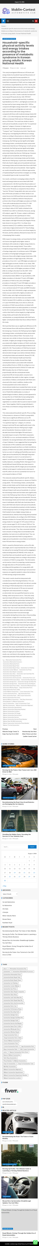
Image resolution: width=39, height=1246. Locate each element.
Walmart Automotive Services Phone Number (15, 719)
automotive (6, 971)
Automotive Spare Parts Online (11, 685)
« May (4, 886)
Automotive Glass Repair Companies (12, 671)
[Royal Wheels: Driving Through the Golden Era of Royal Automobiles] (19, 1220)
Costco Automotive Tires (26, 691)
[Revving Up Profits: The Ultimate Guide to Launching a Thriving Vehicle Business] (19, 1155)
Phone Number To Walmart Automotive (13, 701)
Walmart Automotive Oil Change (11, 713)
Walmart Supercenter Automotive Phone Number (16, 723)
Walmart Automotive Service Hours (12, 715)
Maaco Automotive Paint (9, 695)
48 (20, 552)
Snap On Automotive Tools (22, 703)
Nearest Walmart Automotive (11, 699)
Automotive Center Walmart (10, 669)
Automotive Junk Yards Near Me (25, 673)
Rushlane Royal (7, 923)
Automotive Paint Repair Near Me (12, 675)
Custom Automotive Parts (10, 693)
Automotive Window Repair (10, 687)
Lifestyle (5, 912)
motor (5, 1052)
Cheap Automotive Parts (25, 687)
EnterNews (21, 1244)
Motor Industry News (9, 916)
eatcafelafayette (7, 1102)
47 (18, 552)
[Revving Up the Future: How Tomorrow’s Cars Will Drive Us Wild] (19, 757)
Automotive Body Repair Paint (11, 666)
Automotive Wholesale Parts (28, 685)
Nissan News (6, 919)
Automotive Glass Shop (9, 673)
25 (10, 876)
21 (24, 872)
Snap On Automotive (8, 703)
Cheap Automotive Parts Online (11, 689)
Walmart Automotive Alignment (24, 705)
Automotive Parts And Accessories (12, 677)
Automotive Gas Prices (25, 669)
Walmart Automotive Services (11, 717)
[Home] (3, 21)
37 (4, 437)
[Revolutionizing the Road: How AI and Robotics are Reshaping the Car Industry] (19, 789)
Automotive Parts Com (29, 677)
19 (14, 872)
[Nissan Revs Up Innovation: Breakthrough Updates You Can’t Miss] (19, 1188)
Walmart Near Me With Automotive (12, 721)
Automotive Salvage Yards (10, 683)
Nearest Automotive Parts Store (11, 697)
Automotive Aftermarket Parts (11, 664)
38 (5, 437)
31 (5, 880)
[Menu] (8, 21)
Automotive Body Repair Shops (11, 668)
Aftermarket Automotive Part (13, 660)
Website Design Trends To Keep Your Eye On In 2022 (10, 731)
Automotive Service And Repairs (26, 683)
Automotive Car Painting (27, 668)
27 (19, 876)
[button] (8, 21)
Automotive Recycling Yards (28, 679)
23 (34, 872)
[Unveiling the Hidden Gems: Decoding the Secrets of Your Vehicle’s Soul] (19, 821)
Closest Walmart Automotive (10, 691)
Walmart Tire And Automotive (11, 725)
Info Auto (5, 909)
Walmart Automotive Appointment (12, 707)
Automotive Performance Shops (11, 679)
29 (29, 876)
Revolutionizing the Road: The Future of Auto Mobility (19, 931)
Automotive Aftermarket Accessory (12, 662)
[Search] (33, 21)
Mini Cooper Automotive (24, 695)
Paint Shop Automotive (26, 699)
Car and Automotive (9, 38)
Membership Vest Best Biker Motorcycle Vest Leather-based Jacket (29, 732)
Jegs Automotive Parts (24, 693)
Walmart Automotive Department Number (14, 709)
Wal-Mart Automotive (9, 705)
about (5, 968)
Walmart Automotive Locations (11, 711)
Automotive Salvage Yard (9, 681)
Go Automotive (7, 905)
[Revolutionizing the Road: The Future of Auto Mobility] (19, 1123)
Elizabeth (6, 68)
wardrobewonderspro (9, 1104)
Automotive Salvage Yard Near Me (27, 681)
